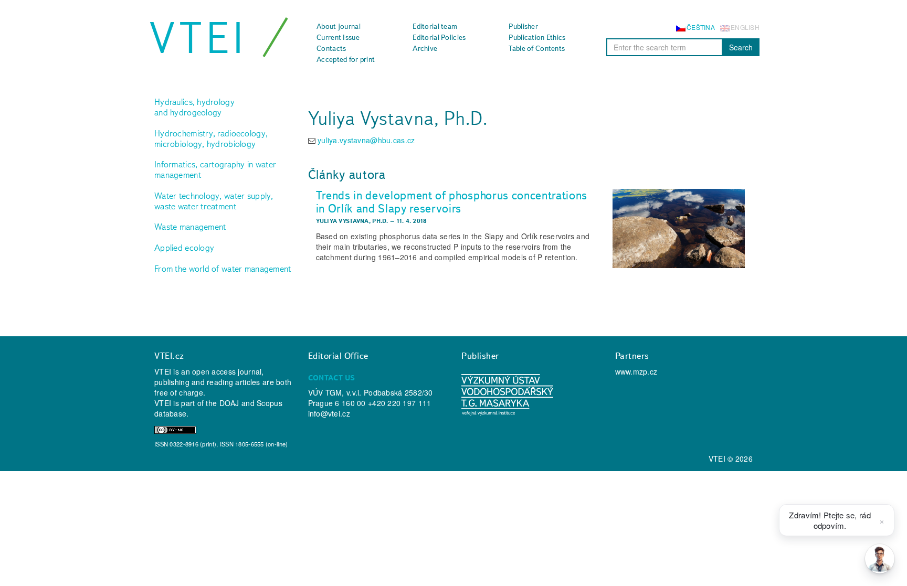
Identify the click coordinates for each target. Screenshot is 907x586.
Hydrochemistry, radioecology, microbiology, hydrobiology (211, 138)
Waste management (190, 226)
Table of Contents (537, 48)
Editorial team (435, 26)
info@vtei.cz (329, 413)
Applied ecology (184, 247)
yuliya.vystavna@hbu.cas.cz (366, 140)
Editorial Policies (439, 37)
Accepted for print (346, 59)
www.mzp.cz (636, 371)
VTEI (198, 37)
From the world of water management (222, 268)
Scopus (269, 403)
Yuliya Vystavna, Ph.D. (352, 221)
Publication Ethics (537, 37)
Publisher (523, 26)
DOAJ (229, 403)
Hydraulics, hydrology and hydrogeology (194, 107)
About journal (339, 26)
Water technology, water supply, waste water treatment (213, 200)
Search (741, 47)
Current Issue (338, 37)
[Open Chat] (879, 558)
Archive (425, 48)
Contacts (331, 48)
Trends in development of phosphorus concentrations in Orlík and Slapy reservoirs (452, 202)
